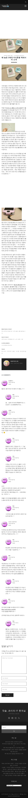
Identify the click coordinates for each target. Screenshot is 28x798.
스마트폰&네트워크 (19, 55)
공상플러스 (10, 380)
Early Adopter (12, 521)
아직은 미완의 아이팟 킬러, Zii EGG (16, 767)
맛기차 (4, 769)
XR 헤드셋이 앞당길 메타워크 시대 (14, 753)
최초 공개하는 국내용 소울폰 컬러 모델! (15, 775)
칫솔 (13, 394)
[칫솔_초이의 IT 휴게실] (5, 6)
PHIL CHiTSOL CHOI (16, 363)
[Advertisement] (14, 24)
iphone (9, 351)
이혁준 (9, 410)
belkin (4, 351)
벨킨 (14, 351)
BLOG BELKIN (18, 285)
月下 (9, 478)
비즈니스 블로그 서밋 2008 (14, 108)
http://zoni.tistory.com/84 (9, 609)
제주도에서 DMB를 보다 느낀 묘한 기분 (12, 339)
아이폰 (17, 351)
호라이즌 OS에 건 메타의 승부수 (14, 741)
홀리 (9, 599)
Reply (9, 384)
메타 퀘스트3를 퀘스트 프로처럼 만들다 (13, 747)
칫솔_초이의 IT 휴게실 (14, 711)
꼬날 (13, 456)
